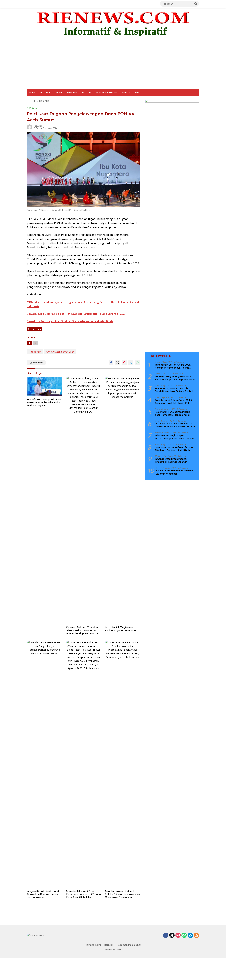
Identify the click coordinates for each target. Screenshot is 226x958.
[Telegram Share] (130, 362)
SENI (137, 92)
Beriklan (108, 944)
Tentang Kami (93, 944)
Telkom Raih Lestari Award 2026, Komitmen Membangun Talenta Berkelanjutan (173, 366)
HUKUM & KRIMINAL (106, 92)
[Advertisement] (113, 64)
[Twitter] (172, 935)
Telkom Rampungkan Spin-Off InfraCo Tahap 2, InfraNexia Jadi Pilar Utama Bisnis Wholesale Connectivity (175, 437)
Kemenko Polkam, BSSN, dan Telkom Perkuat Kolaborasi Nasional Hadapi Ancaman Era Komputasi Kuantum (83, 630)
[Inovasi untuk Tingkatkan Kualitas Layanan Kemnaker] (122, 500)
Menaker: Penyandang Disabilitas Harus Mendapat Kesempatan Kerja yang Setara (175, 378)
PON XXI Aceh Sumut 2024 (60, 351)
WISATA (126, 92)
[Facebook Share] (111, 362)
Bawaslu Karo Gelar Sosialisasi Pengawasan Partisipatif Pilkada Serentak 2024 (76, 314)
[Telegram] (190, 935)
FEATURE (87, 92)
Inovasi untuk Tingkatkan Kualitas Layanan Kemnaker (120, 629)
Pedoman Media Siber (129, 944)
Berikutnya (34, 329)
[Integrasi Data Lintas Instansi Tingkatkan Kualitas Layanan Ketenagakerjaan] (44, 764)
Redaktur (38, 125)
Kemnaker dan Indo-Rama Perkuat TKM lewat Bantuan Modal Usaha (174, 449)
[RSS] (196, 935)
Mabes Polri (35, 351)
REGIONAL (72, 92)
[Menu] (29, 4)
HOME (32, 92)
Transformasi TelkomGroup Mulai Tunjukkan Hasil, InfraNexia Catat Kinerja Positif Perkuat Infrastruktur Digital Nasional (174, 402)
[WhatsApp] (184, 935)
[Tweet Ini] (117, 362)
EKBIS (59, 92)
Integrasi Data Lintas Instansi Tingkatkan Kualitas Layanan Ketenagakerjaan (43, 894)
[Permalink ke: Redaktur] (29, 126)
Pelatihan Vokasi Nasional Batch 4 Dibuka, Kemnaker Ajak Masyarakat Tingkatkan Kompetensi (122, 894)
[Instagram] (178, 935)
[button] (195, 3)
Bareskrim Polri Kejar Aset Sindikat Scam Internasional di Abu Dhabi (70, 321)
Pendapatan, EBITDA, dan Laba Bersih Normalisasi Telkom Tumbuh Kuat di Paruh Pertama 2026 (174, 390)
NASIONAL (45, 92)
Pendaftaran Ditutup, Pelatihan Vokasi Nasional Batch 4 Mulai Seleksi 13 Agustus (44, 402)
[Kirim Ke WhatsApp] (137, 362)
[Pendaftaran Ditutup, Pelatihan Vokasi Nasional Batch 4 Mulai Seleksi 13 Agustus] (44, 386)
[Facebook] (165, 935)
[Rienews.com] (113, 23)
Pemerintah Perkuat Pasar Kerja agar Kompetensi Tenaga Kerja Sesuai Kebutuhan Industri (83, 894)
